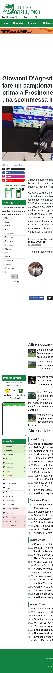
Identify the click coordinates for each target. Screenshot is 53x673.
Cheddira (9, 260)
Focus (39, 239)
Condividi (38, 298)
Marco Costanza (37, 242)
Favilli (7, 257)
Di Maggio (9, 268)
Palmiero (9, 241)
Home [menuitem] (5, 23)
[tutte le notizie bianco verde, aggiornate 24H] (21, 9)
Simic (7, 226)
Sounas (8, 264)
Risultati (14, 282)
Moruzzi (8, 249)
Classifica (8, 441)
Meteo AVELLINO (14, 406)
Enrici (7, 230)
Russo (8, 253)
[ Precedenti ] (14, 398)
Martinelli (9, 218)
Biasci (7, 272)
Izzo (7, 222)
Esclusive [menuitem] (33, 23)
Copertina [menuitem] (18, 23)
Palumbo (9, 237)
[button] (14, 276)
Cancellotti (9, 233)
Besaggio (9, 245)
